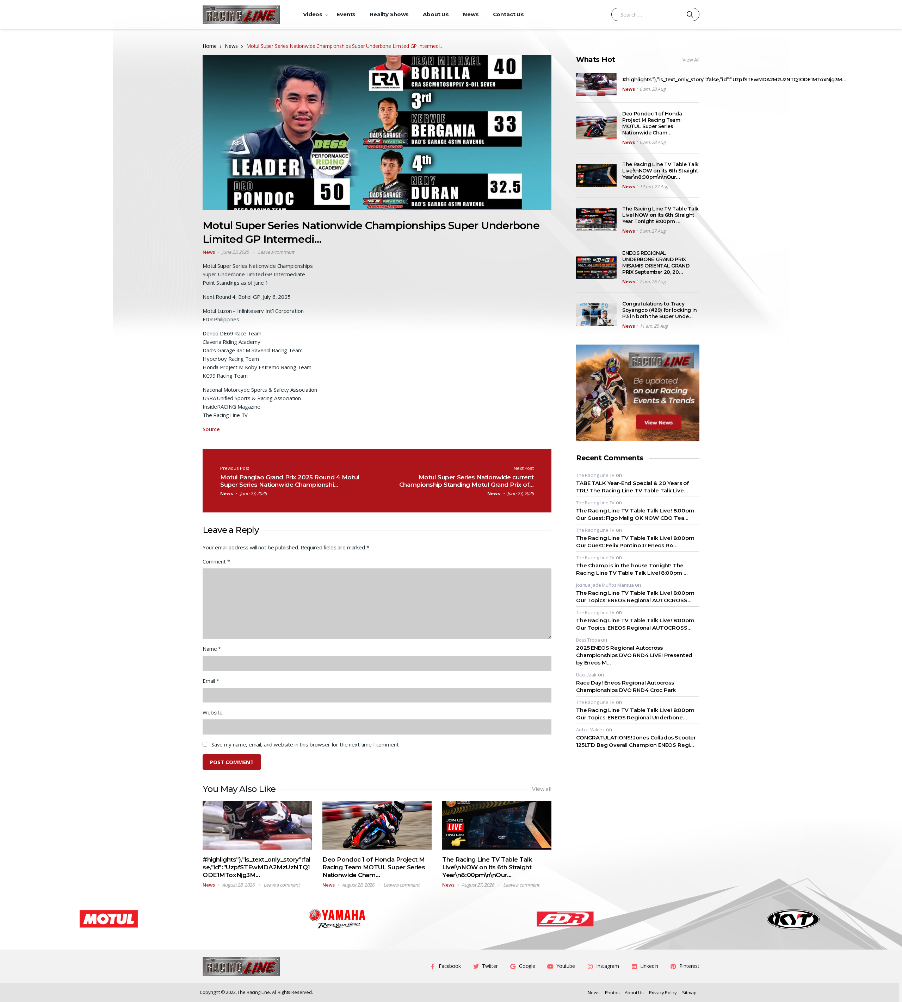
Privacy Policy (663, 992)
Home (209, 46)
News (470, 14)
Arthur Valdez (590, 729)
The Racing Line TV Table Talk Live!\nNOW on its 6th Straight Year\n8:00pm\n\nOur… (487, 867)
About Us (436, 14)
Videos (312, 14)
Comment (216, 561)
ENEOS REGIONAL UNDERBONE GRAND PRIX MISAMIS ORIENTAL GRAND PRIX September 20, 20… (655, 262)
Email (211, 680)
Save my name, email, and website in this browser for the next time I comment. (305, 744)
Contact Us (508, 14)
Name (212, 648)
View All (690, 59)
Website (213, 712)
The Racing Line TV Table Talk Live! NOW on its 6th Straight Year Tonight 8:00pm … (660, 215)
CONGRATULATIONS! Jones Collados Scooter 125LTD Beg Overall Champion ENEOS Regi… (636, 741)
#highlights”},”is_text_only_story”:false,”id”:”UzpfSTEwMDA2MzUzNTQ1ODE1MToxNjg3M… (256, 867)
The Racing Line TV (595, 475)
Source (211, 429)
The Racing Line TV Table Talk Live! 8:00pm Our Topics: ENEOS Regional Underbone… (635, 714)
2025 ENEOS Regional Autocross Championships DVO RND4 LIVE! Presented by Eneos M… (634, 655)
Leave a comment (276, 252)
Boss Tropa (588, 640)
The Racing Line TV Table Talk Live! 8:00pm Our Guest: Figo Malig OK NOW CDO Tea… (635, 514)
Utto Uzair (586, 675)
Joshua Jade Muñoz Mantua (605, 585)
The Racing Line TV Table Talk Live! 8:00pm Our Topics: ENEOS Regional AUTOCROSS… (635, 597)
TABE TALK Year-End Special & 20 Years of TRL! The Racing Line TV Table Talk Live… (632, 487)
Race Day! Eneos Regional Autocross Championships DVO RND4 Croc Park (626, 686)
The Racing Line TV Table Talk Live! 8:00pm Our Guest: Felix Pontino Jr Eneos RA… (635, 542)
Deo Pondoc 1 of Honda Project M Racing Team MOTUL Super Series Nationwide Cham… (373, 867)
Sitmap (689, 992)
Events (346, 14)
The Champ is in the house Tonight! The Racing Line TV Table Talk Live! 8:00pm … (631, 569)
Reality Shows (389, 14)
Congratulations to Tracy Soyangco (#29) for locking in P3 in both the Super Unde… (659, 310)
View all (541, 789)
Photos (612, 992)
